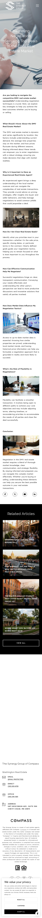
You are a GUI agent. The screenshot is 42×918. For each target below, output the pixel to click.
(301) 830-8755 (13, 786)
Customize (21, 905)
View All (21, 643)
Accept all (21, 912)
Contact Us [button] (21, 746)
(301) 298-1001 (13, 797)
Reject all (21, 899)
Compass (23, 829)
